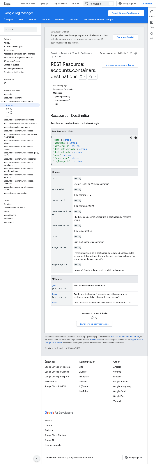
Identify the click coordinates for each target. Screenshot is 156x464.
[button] (20, 94)
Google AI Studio (121, 381)
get (54, 285)
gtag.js (44, 3)
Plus (74, 3)
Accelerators (51, 381)
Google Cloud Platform (55, 435)
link (54, 294)
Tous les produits (53, 445)
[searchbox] (20, 29)
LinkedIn (83, 381)
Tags (7, 4)
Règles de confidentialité (81, 457)
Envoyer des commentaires (120, 65)
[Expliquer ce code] (130, 137)
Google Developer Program (58, 367)
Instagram (84, 376)
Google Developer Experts (57, 376)
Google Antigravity (122, 386)
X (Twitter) (84, 386)
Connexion (147, 3)
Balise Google (28, 3)
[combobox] (98, 3)
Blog (81, 367)
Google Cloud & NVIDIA (55, 386)
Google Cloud (119, 391)
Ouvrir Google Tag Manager (126, 13)
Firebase (117, 376)
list (54, 302)
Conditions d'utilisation (55, 457)
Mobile (32, 19)
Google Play (119, 396)
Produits (65, 53)
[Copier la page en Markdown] (90, 76)
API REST (74, 19)
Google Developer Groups (57, 372)
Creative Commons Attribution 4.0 (124, 336)
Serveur (45, 19)
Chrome (117, 372)
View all (117, 401)
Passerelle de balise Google (98, 19)
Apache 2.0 (94, 339)
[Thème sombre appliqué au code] (135, 137)
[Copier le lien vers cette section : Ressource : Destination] (93, 116)
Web (21, 19)
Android (117, 367)
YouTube (83, 391)
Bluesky (83, 372)
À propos (8, 19)
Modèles (59, 19)
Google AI (49, 440)
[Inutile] (135, 53)
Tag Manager (60, 3)
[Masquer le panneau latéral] (37, 458)
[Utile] (131, 53)
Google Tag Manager (18, 13)
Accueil (54, 53)
